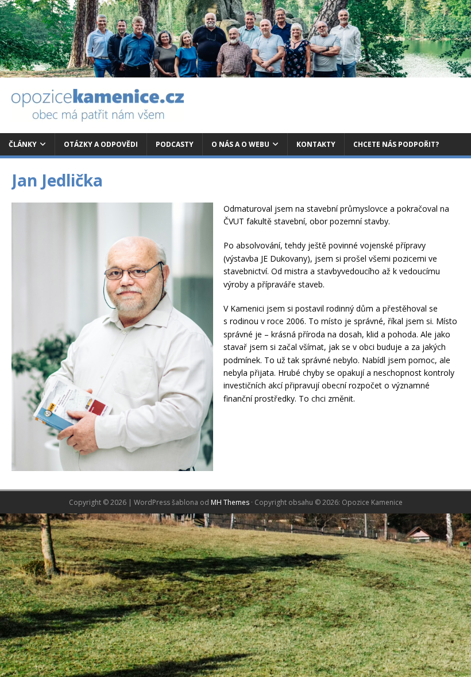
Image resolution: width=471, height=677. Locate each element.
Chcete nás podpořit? (396, 144)
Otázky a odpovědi (101, 144)
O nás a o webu (240, 144)
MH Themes (230, 502)
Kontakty (315, 144)
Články (23, 144)
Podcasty (175, 144)
